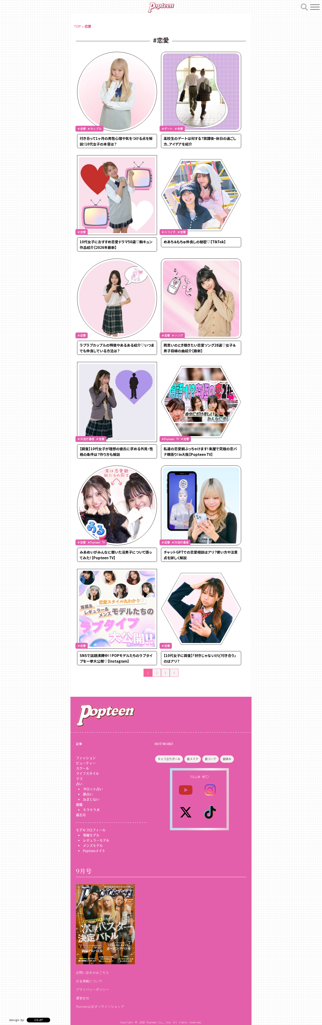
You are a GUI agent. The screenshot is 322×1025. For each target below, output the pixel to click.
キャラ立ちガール (169, 759)
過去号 (81, 815)
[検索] (304, 6)
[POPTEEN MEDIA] (161, 7)
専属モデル (91, 835)
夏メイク (192, 759)
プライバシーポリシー (92, 989)
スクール (82, 768)
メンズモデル (93, 845)
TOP (77, 26)
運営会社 (82, 998)
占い (79, 784)
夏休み (227, 759)
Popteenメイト (94, 850)
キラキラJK (91, 809)
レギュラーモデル (96, 840)
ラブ (79, 778)
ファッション (86, 758)
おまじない (91, 799)
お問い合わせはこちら (92, 972)
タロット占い (93, 789)
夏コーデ (210, 759)
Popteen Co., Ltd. (159, 1022)
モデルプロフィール (91, 830)
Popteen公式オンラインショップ (100, 1006)
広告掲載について (89, 981)
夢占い (88, 794)
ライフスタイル (87, 773)
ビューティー (86, 763)
